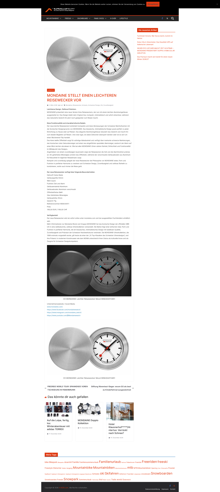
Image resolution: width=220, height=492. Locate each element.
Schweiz (84, 105)
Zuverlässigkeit (108, 105)
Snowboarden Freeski (54, 480)
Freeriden (149, 462)
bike (47, 462)
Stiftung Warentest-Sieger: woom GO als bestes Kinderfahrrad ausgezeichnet (111, 388)
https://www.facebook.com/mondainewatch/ (63, 310)
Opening (154, 468)
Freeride (138, 462)
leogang (69, 468)
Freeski (68, 18)
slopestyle (137, 474)
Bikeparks (61, 462)
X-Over (113, 18)
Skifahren (112, 473)
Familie (75, 462)
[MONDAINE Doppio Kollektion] (89, 404)
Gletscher (57, 468)
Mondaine (69, 105)
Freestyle (49, 468)
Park (159, 468)
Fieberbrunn (130, 462)
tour (104, 480)
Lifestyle (124, 18)
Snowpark (71, 479)
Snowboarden (161, 473)
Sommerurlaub (85, 480)
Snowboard (82, 18)
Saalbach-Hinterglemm (58, 474)
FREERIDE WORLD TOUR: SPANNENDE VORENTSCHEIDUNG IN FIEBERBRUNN (67, 388)
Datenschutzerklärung (152, 489)
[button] (60, 18)
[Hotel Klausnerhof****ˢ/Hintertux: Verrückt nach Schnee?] (120, 404)
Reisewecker (77, 105)
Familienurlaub (110, 462)
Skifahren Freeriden (126, 474)
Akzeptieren (153, 4)
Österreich (126, 480)
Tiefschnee (95, 480)
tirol (100, 479)
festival (123, 462)
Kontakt (172, 489)
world (119, 479)
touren (109, 480)
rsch (61, 105)
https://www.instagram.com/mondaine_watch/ (64, 312)
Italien (64, 468)
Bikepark (53, 462)
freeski (163, 462)
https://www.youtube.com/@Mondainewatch (63, 315)
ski (102, 473)
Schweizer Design (94, 105)
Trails (113, 479)
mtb (130, 467)
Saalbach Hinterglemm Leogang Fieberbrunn (79, 474)
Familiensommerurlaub (88, 462)
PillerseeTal (164, 468)
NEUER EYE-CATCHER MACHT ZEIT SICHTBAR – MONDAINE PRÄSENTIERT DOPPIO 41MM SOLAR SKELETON (156, 50)
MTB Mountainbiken (142, 468)
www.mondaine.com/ (55, 307)
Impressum (165, 489)
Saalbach (48, 474)
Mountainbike (53, 18)
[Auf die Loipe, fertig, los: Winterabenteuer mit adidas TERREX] (58, 404)
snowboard (145, 474)
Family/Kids (99, 18)
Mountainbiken (104, 467)
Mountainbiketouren (121, 468)
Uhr (101, 105)
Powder (171, 468)
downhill (68, 462)
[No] (217, 4)
